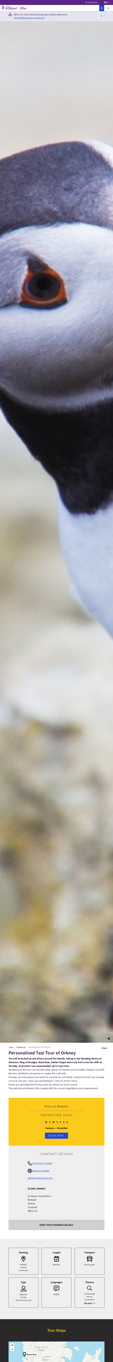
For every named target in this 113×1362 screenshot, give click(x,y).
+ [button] (12, 1345)
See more (88, 1303)
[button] (108, 8)
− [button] (12, 1349)
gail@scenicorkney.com (40, 1178)
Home (11, 1047)
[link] (101, 8)
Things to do (20, 1047)
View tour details (41, 1170)
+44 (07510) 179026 (42, 1163)
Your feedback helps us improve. (29, 17)
